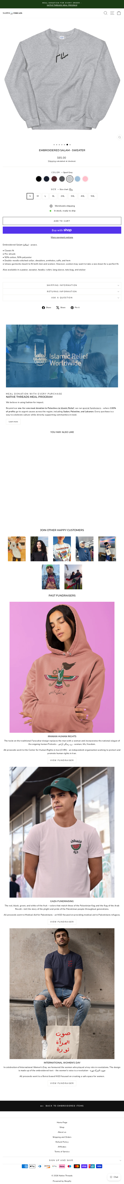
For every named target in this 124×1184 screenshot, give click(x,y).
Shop (62, 1127)
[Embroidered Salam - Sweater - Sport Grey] (29, 517)
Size (60, 189)
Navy (46, 179)
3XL (73, 196)
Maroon (54, 179)
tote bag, (69, 269)
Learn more (13, 421)
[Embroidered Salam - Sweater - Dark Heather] (25, 517)
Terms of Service (62, 1151)
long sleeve (58, 269)
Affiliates (62, 1146)
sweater (33, 269)
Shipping (52, 161)
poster (24, 269)
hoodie (41, 269)
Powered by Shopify (62, 1181)
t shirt (49, 269)
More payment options (62, 237)
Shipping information (62, 285)
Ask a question (62, 297)
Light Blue (77, 179)
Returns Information (62, 291)
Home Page (62, 1122)
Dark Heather (62, 179)
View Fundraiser (62, 760)
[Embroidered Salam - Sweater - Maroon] (22, 517)
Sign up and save (61, 1160)
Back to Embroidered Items (64, 1106)
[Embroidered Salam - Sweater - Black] (14, 517)
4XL (83, 196)
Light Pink (85, 179)
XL (53, 196)
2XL (63, 196)
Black (39, 179)
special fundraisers (92, 408)
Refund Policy (62, 1142)
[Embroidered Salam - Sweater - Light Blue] (33, 517)
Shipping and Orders (62, 1137)
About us (62, 1132)
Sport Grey (70, 179)
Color (62, 172)
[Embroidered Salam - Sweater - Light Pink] (37, 517)
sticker (82, 269)
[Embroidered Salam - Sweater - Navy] (18, 517)
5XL (93, 196)
